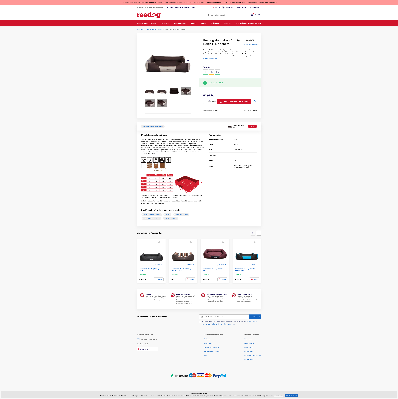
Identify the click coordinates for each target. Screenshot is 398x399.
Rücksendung (249, 339)
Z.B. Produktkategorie (218, 15)
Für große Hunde (171, 218)
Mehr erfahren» (278, 396)
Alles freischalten (291, 396)
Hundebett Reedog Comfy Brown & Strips (181, 270)
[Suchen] (208, 15)
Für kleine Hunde (182, 214)
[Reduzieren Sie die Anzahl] (209, 102)
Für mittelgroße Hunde (152, 218)
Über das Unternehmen (212, 351)
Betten (168, 214)
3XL (217, 72)
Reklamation (208, 343)
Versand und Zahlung (211, 347)
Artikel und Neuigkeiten (252, 355)
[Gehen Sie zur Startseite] (149, 15)
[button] (187, 60)
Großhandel (248, 351)
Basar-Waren (248, 347)
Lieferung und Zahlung (182, 7)
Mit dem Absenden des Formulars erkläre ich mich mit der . (229, 323)
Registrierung (241, 7)
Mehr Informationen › (210, 58)
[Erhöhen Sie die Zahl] (209, 100)
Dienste (194, 7)
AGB (205, 355)
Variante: (206, 67)
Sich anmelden (254, 7)
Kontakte (170, 7)
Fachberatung (249, 359)
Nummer (205, 101)
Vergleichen (229, 7)
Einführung (140, 29)
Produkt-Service (249, 343)
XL (211, 72)
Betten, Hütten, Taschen (154, 29)
